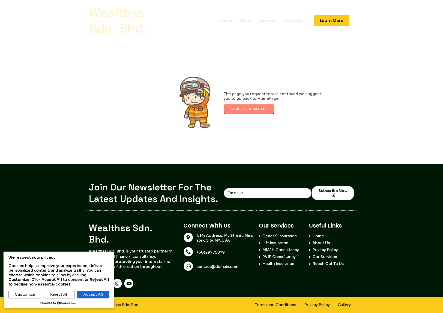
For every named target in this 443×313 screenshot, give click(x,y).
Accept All (93, 294)
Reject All (59, 294)
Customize (25, 294)
